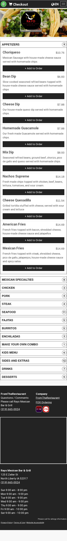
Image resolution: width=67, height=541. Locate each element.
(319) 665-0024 (10, 409)
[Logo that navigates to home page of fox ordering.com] (45, 409)
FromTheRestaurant (48, 397)
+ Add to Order (33, 68)
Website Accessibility (35, 523)
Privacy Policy (6, 523)
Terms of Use (19, 523)
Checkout (20, 4)
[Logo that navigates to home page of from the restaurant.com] (39, 409)
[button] (33, 44)
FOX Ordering (44, 402)
